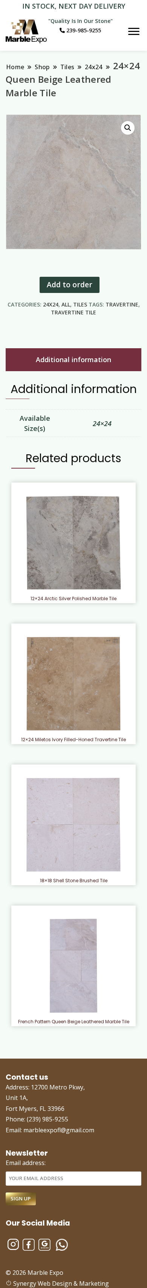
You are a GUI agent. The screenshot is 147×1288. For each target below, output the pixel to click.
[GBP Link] (44, 1241)
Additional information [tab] (73, 359)
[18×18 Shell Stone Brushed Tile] (74, 825)
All (65, 304)
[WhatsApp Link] (62, 1241)
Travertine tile (73, 312)
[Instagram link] (13, 1241)
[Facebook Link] (29, 1241)
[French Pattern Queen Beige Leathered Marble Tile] (73, 966)
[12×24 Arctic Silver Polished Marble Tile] (73, 543)
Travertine (122, 304)
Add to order (69, 284)
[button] (128, 128)
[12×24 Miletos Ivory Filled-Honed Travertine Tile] (74, 684)
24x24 (50, 304)
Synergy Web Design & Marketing (60, 1283)
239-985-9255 (83, 30)
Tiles (80, 304)
